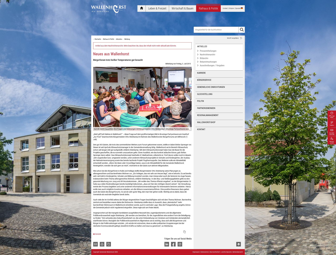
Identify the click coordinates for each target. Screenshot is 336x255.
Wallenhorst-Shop (206, 122)
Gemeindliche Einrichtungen (211, 87)
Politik (200, 101)
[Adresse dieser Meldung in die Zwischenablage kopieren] (184, 231)
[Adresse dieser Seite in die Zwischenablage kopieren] (108, 244)
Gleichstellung (204, 94)
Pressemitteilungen (208, 51)
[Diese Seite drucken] (102, 244)
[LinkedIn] (166, 244)
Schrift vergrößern (233, 38)
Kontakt (201, 129)
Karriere (201, 73)
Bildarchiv (204, 58)
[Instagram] (180, 244)
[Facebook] (173, 244)
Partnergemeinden (206, 108)
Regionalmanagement (207, 115)
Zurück (98, 234)
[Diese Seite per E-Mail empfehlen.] (95, 244)
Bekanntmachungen (208, 62)
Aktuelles (202, 46)
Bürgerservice (204, 80)
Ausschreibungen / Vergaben (212, 65)
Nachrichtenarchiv (207, 54)
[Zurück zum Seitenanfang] (238, 244)
